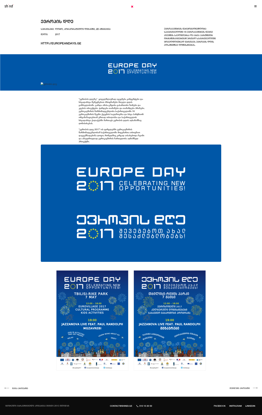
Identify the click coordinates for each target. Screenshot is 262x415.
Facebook (220, 406)
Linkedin (250, 406)
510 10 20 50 (145, 406)
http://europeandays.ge (61, 43)
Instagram (235, 406)
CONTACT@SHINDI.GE (121, 406)
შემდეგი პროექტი (240, 388)
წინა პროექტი (20, 388)
